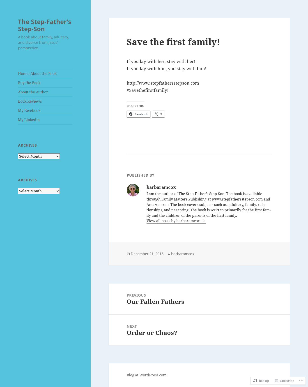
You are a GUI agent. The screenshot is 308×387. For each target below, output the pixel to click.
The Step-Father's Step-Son (44, 25)
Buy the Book (29, 82)
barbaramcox (182, 253)
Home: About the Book (37, 73)
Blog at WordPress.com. (147, 375)
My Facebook (29, 110)
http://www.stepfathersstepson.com (163, 83)
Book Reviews (30, 101)
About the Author (33, 92)
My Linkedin (29, 119)
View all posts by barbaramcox (174, 220)
